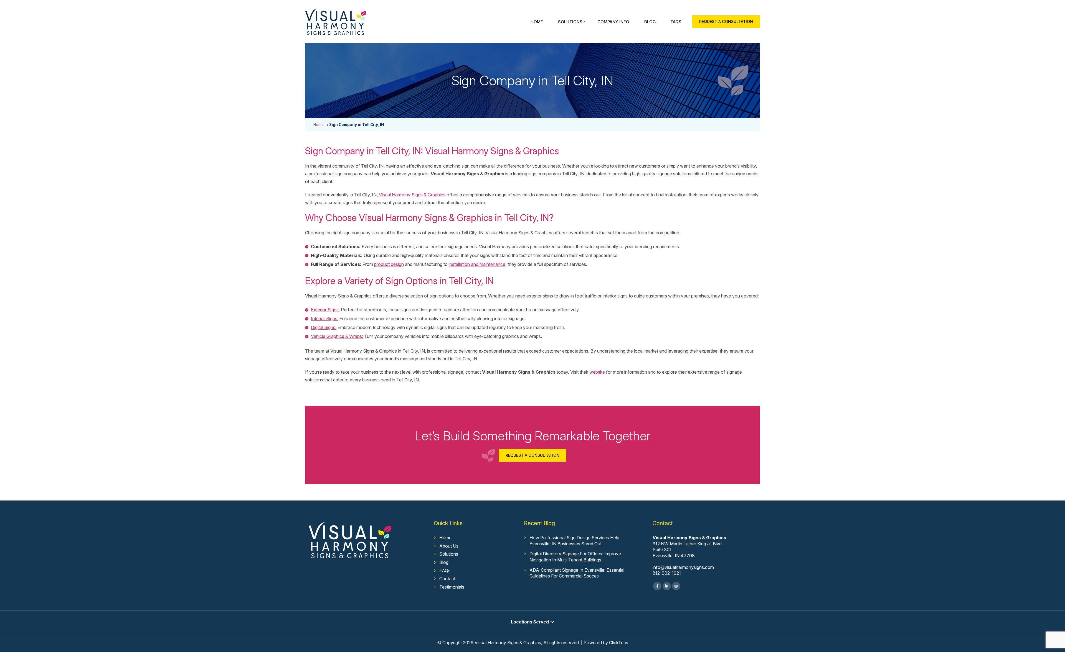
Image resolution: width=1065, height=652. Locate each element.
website (597, 372)
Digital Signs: (323, 327)
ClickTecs (618, 642)
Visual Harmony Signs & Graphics (412, 194)
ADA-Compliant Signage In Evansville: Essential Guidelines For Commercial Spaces (576, 573)
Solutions (570, 21)
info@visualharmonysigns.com (683, 567)
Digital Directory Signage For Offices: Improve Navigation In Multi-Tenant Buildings (575, 557)
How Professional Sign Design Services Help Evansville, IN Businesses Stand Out (574, 540)
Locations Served (530, 622)
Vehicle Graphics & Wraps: (337, 336)
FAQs (676, 21)
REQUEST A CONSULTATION (726, 21)
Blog (650, 21)
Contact (447, 578)
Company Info (613, 21)
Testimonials (451, 587)
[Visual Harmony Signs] (335, 12)
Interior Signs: (324, 318)
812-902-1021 (667, 573)
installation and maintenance (477, 264)
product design (389, 264)
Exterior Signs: (325, 309)
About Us (448, 546)
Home (537, 21)
